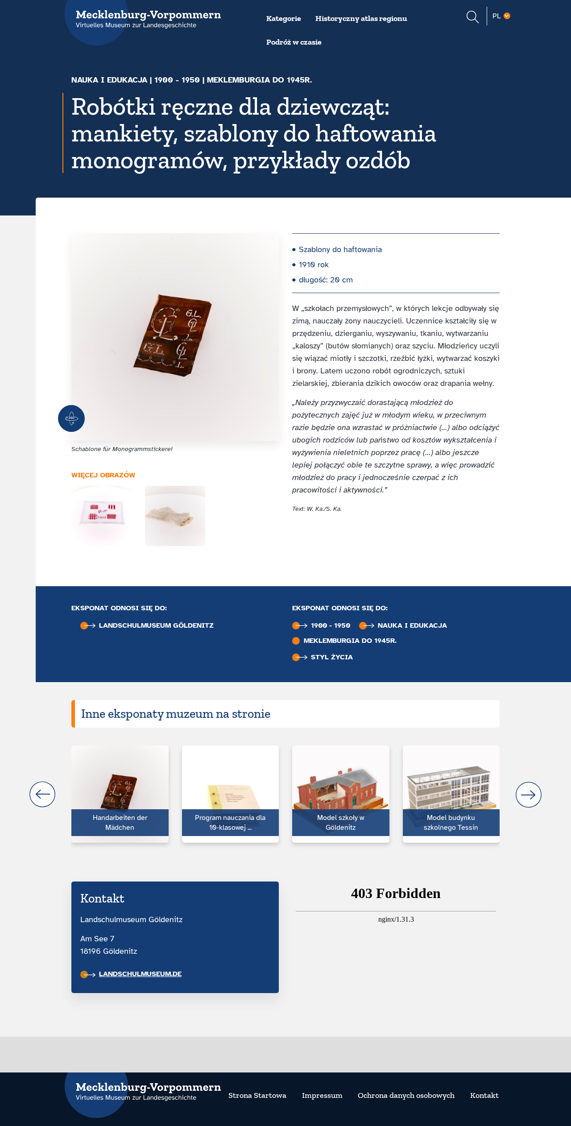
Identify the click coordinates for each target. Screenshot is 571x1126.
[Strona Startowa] (143, 1086)
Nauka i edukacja (109, 80)
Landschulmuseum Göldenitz (156, 625)
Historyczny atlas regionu (361, 18)
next (528, 794)
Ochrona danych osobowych (406, 1095)
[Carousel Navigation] (285, 794)
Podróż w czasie (294, 42)
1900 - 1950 (177, 80)
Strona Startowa (257, 1095)
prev (42, 794)
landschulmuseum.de (140, 973)
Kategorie (283, 18)
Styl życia (332, 657)
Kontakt (484, 1095)
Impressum (322, 1095)
